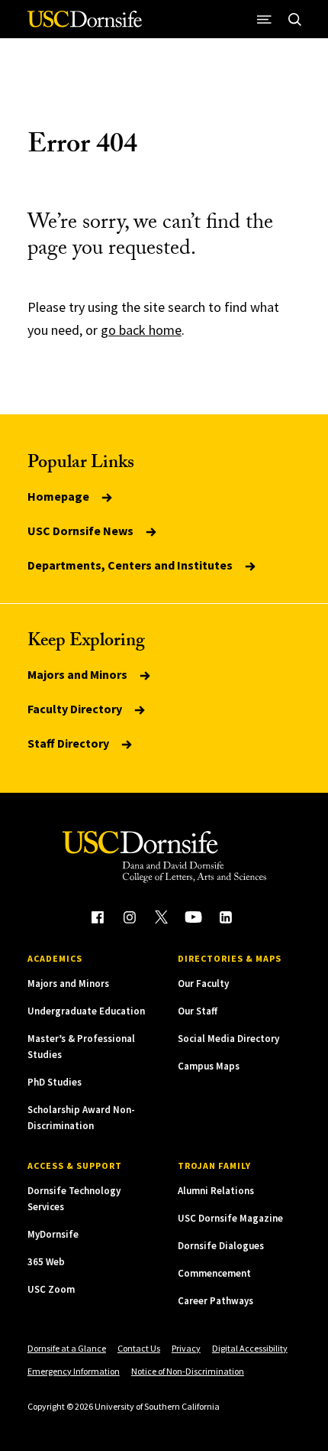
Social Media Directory (228, 1038)
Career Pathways (215, 1300)
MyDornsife (53, 1234)
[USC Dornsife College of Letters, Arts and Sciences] (84, 25)
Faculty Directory (75, 708)
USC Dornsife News (81, 530)
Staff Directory (69, 743)
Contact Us (138, 1348)
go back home (141, 330)
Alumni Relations (216, 1190)
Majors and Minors (78, 674)
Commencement (214, 1273)
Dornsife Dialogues (221, 1245)
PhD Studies (54, 1082)
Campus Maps (209, 1066)
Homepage (59, 496)
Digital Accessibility (250, 1348)
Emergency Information (73, 1371)
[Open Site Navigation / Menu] (263, 19)
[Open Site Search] (294, 19)
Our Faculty (203, 983)
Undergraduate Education (86, 1011)
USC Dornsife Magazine (230, 1218)
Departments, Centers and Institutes (131, 565)
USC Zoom (51, 1289)
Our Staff (197, 1011)
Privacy (186, 1348)
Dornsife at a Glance (66, 1348)
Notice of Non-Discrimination (187, 1371)
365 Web (46, 1261)
